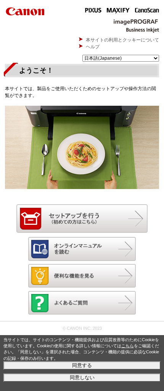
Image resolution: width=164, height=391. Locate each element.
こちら (127, 345)
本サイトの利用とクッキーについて (122, 40)
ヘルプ (93, 46)
